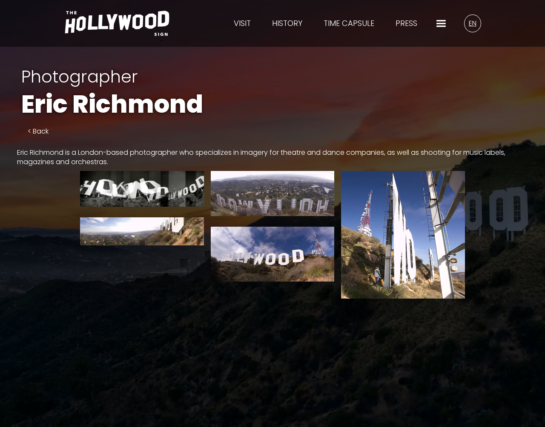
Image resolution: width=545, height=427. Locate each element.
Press (406, 23)
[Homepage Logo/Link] (117, 29)
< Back (38, 131)
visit (242, 23)
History (287, 23)
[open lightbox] (142, 189)
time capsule (349, 23)
